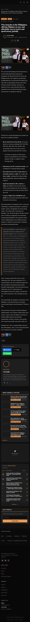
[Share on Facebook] (18, 40)
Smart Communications (17, 541)
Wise (3, 340)
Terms (16, 619)
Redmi (24, 536)
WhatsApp (8, 353)
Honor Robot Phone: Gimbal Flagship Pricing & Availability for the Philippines (18, 419)
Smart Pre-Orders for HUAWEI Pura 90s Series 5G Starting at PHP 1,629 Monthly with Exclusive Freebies (19, 428)
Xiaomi (9, 536)
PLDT (3, 541)
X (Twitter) (17, 349)
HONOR (17, 536)
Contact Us (3, 587)
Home (2, 9)
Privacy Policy (4, 592)
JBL (2, 536)
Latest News (3, 568)
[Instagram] (7, 383)
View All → (5, 440)
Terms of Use (4, 595)
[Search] (20, 2)
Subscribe (15, 521)
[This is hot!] (6, 67)
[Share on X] (15, 40)
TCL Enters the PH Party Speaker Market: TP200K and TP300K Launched (18, 412)
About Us (3, 584)
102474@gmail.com (5, 605)
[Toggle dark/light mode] (24, 2)
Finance (6, 9)
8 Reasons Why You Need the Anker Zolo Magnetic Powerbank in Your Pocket (19, 398)
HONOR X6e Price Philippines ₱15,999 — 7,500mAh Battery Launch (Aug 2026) (18, 405)
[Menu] (27, 2)
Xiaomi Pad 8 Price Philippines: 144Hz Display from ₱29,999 (18, 433)
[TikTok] (8, 560)
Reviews (3, 571)
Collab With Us (4, 590)
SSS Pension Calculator (6, 576)
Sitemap (21, 619)
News (9, 19)
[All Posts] (10, 383)
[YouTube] (5, 560)
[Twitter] (9, 67)
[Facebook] (4, 383)
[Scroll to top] (26, 619)
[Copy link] (12, 40)
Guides (2, 573)
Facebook (8, 349)
